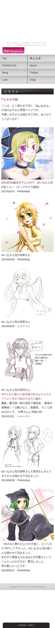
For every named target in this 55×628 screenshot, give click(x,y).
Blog (5, 72)
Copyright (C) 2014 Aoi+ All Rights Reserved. (27, 587)
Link (5, 79)
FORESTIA (9, 65)
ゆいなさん (42, 105)
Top (4, 58)
